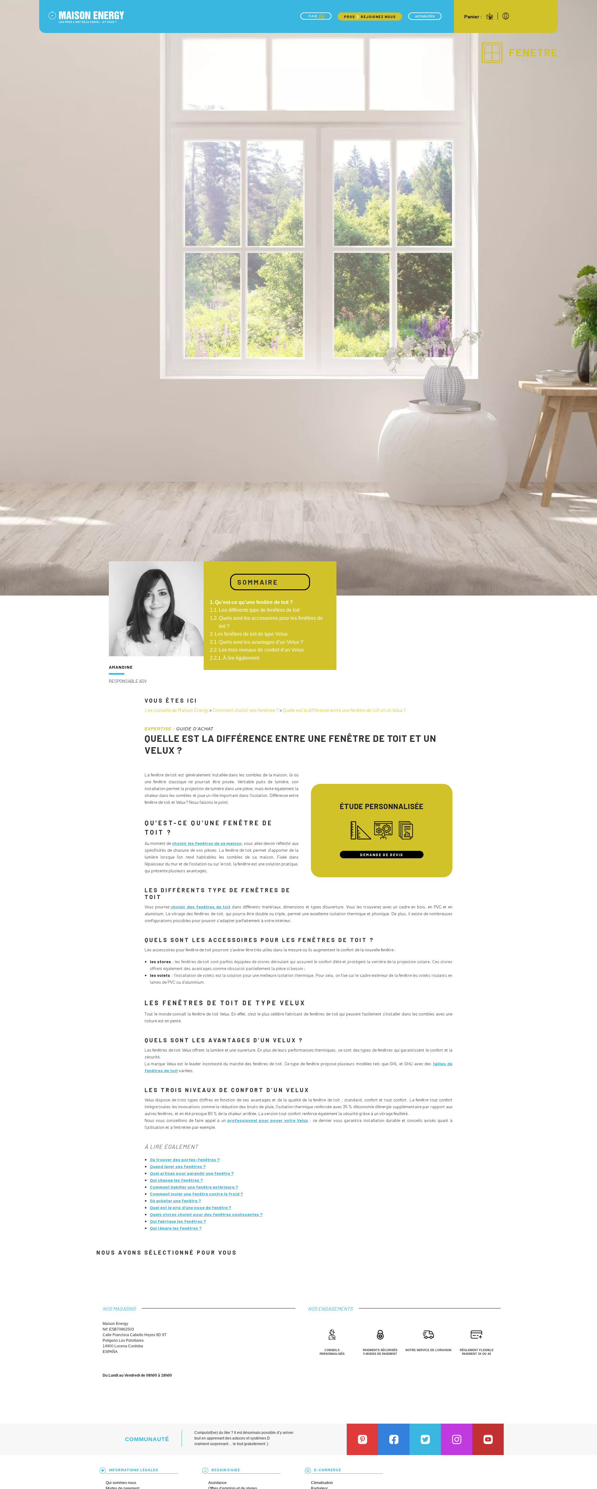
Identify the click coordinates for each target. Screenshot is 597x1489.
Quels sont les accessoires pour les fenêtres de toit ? (271, 622)
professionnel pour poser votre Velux (267, 1120)
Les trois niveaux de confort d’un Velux (261, 650)
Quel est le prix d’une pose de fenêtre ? (190, 1207)
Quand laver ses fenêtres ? (178, 1166)
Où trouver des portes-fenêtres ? (185, 1159)
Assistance (217, 1483)
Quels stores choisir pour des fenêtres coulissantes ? (206, 1214)
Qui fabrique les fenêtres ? (178, 1221)
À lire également (241, 658)
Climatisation (322, 1483)
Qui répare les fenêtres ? (175, 1228)
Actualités (425, 16)
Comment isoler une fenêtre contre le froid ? (196, 1193)
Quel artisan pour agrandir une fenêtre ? (192, 1173)
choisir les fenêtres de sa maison (207, 843)
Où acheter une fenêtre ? (175, 1200)
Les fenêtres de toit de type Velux (251, 634)
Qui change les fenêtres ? (176, 1180)
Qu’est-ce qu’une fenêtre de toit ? (254, 602)
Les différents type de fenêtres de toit (259, 610)
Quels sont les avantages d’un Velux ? (261, 642)
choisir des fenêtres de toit (200, 906)
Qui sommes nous (121, 1483)
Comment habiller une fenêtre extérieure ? (194, 1187)
